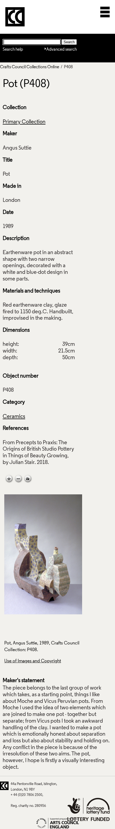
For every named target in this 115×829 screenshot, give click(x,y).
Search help (13, 49)
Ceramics (14, 416)
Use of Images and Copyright (32, 661)
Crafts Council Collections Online (29, 67)
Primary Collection (24, 122)
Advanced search (61, 49)
